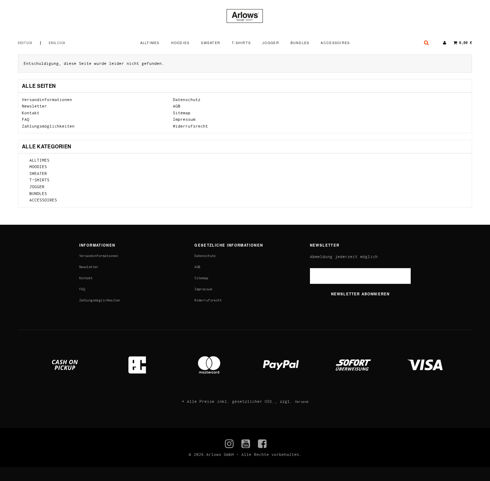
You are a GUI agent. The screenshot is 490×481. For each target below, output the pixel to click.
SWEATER (210, 43)
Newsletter (34, 106)
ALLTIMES (150, 43)
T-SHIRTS (241, 43)
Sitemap (181, 112)
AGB (176, 106)
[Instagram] (229, 444)
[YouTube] (245, 444)
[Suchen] (426, 43)
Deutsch (25, 43)
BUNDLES (300, 43)
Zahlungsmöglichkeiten (48, 126)
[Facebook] (262, 444)
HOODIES (180, 43)
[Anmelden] (444, 43)
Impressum (184, 119)
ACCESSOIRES (335, 43)
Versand (301, 402)
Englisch (57, 43)
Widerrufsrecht (190, 126)
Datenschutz (187, 99)
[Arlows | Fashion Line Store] (245, 15)
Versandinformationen (47, 99)
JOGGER (270, 43)
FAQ (25, 119)
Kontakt (30, 112)
